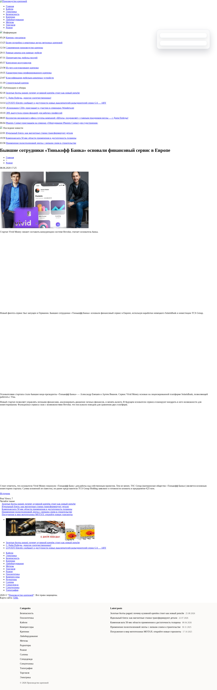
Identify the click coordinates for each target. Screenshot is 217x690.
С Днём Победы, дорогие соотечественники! (28, 98)
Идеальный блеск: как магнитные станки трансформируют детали (39, 133)
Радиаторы (11, 579)
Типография (12, 590)
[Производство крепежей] (13, 1)
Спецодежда (12, 585)
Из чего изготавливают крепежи (22, 67)
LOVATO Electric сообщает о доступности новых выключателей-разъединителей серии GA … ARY (56, 103)
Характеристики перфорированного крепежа (29, 72)
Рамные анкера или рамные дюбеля (24, 52)
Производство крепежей (21, 595)
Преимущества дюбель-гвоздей (21, 57)
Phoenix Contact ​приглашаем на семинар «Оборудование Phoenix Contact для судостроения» (52, 123)
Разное (9, 27)
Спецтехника (12, 587)
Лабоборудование (15, 19)
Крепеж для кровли (16, 37)
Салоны (10, 582)
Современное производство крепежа (24, 47)
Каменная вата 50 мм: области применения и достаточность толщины (41, 138)
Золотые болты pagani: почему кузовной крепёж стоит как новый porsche (43, 93)
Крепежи (10, 17)
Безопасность (12, 14)
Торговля (10, 25)
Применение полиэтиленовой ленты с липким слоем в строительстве (41, 143)
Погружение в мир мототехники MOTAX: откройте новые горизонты (37, 514)
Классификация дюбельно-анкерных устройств (30, 78)
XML (15, 598)
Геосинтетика (13, 574)
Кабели (9, 9)
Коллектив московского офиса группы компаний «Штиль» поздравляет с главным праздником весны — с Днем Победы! (67, 118)
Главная (10, 6)
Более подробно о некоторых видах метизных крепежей (34, 42)
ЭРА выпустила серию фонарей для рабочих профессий (34, 113)
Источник (5, 493)
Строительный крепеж (17, 83)
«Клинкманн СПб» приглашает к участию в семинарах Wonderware (40, 108)
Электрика (11, 11)
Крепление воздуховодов (18, 62)
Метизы (10, 22)
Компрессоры (13, 577)
